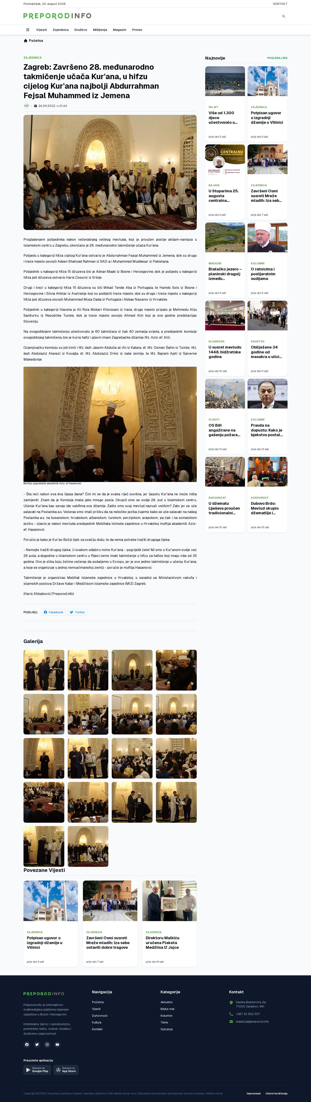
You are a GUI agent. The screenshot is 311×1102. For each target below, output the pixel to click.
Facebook (56, 612)
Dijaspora (217, 341)
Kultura (96, 1022)
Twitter (80, 612)
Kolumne (258, 263)
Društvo (80, 30)
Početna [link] (36, 40)
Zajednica (61, 30)
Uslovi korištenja (277, 1093)
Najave (214, 185)
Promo (137, 30)
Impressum (254, 1093)
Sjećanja (167, 1029)
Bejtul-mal (167, 1009)
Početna (98, 1002)
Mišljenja (100, 30)
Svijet (214, 107)
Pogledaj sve (277, 58)
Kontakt (280, 4)
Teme (164, 1022)
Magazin (119, 30)
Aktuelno (167, 1002)
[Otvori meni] (27, 30)
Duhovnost (217, 497)
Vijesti (41, 30)
